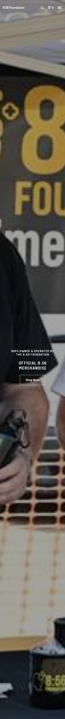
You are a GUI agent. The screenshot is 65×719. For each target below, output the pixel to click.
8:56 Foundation (13, 7)
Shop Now (33, 380)
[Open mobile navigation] (59, 7)
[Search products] (42, 7)
